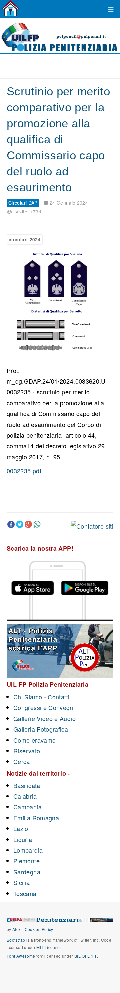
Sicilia (21, 882)
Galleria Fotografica (40, 729)
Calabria (25, 796)
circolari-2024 (25, 239)
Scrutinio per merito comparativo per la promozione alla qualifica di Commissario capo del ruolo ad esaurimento (58, 139)
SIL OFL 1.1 (85, 956)
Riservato (26, 750)
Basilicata (26, 785)
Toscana (25, 893)
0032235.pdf (24, 470)
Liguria (22, 839)
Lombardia (28, 850)
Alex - (18, 929)
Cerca (21, 761)
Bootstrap (16, 940)
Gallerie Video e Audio (44, 718)
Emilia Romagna (36, 817)
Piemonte (26, 860)
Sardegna (26, 871)
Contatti (58, 696)
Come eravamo (34, 740)
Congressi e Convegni (44, 707)
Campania (27, 806)
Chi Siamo (27, 696)
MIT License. (48, 947)
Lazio (20, 828)
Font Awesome (21, 956)
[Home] (10, 8)
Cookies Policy (39, 929)
